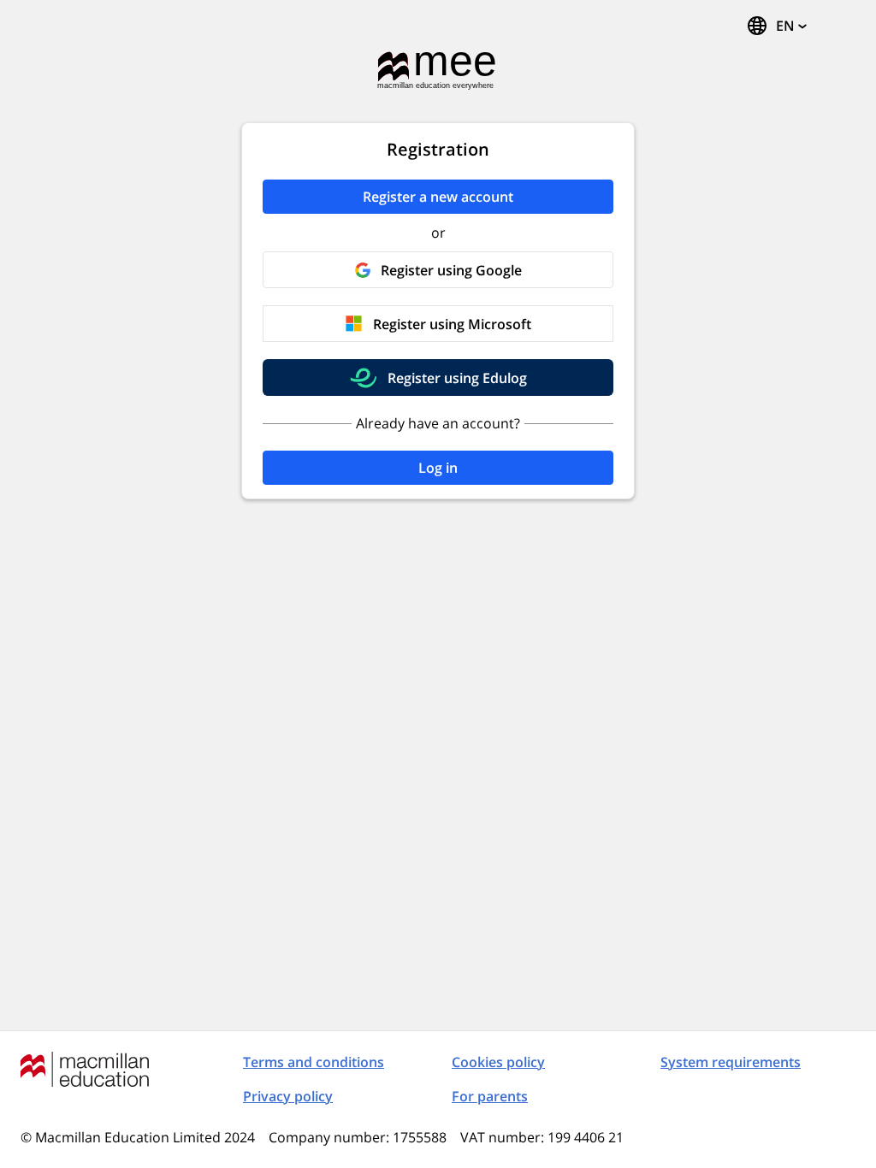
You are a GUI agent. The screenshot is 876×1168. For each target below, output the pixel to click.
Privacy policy (288, 1096)
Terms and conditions (313, 1062)
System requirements (730, 1062)
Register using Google (451, 270)
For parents (490, 1096)
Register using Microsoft (452, 324)
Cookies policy (498, 1062)
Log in (438, 467)
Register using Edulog (457, 378)
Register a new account (438, 196)
